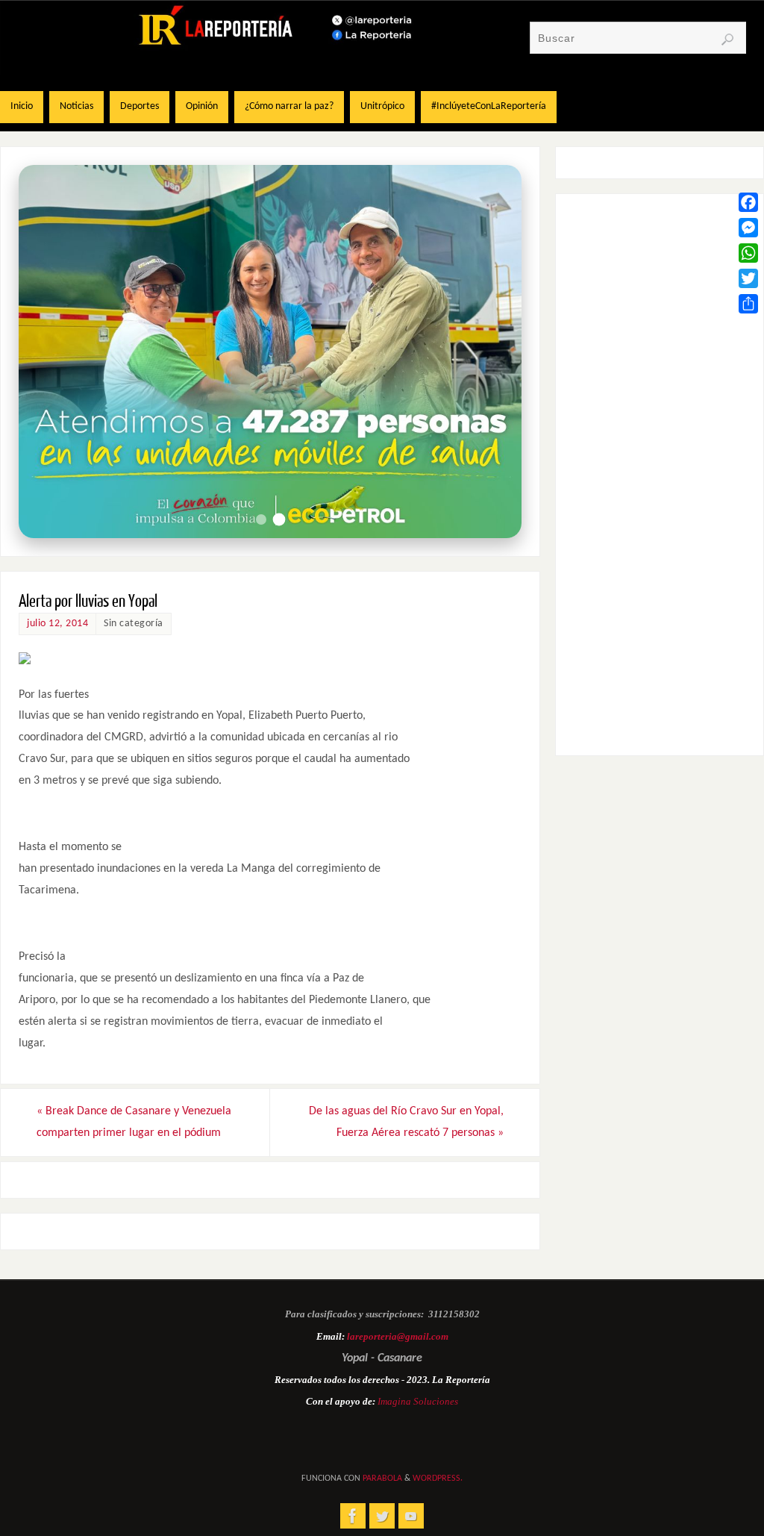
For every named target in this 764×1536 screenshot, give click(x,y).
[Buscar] (727, 39)
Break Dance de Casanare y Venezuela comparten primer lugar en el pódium (134, 1122)
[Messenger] (748, 227)
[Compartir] (748, 303)
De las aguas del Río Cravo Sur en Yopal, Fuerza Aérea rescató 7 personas (406, 1122)
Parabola (382, 1478)
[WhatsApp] (748, 253)
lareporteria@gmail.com (397, 1336)
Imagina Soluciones (418, 1401)
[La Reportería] (353, 1516)
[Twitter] (748, 278)
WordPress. (438, 1478)
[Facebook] (748, 202)
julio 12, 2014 (57, 623)
